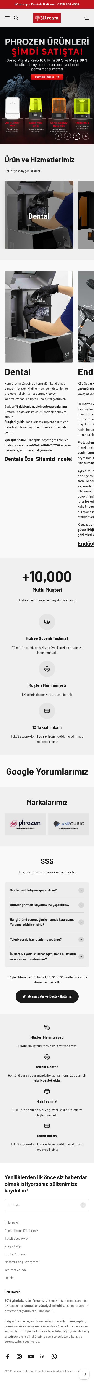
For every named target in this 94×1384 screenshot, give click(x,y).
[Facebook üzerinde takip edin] (8, 1356)
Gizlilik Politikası (15, 1254)
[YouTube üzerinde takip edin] (31, 1356)
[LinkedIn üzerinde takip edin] (42, 1356)
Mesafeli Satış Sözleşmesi (22, 1262)
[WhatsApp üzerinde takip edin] (54, 1356)
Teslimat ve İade (16, 1270)
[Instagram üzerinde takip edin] (19, 1356)
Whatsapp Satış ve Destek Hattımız (47, 996)
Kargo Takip (13, 1246)
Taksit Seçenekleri (17, 1238)
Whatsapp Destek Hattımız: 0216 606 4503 (47, 4)
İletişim (10, 1277)
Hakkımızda (12, 1222)
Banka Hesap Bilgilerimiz (21, 1230)
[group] (47, 85)
